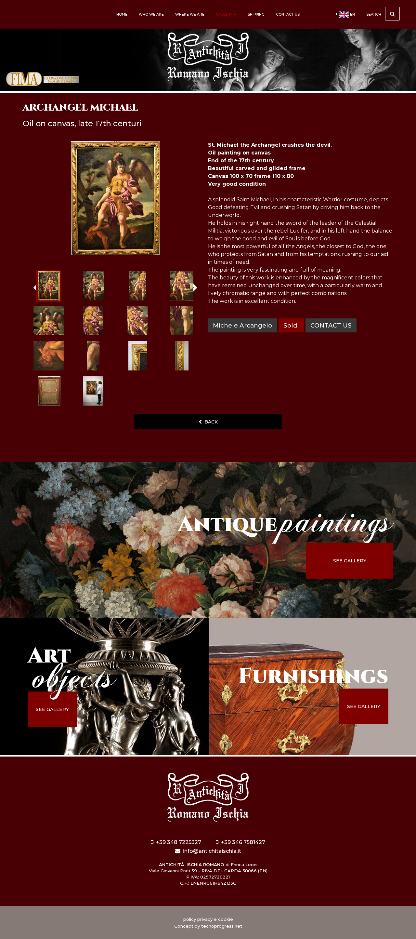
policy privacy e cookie (208, 919)
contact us (331, 325)
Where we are (189, 14)
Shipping (256, 14)
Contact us (288, 14)
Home (121, 14)
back (210, 422)
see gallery (349, 561)
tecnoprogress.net (221, 926)
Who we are (151, 14)
